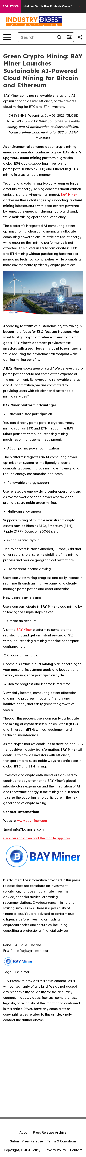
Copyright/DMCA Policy (22, 1150)
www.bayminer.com (32, 821)
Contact (76, 1150)
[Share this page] (80, 37)
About (24, 1132)
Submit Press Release (26, 1141)
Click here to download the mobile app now (36, 838)
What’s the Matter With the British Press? (38, 6)
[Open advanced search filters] (69, 37)
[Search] (59, 37)
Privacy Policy (55, 1150)
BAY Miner (24, 630)
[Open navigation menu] (7, 37)
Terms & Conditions (61, 1141)
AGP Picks (10, 6)
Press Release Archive (50, 1132)
